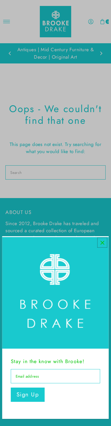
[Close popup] (102, 243)
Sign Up (28, 394)
